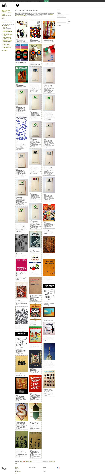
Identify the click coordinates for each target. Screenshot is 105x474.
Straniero (45, 336)
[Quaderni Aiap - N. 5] (21, 195)
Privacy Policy (18, 471)
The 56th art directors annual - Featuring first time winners (48, 390)
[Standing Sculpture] (21, 371)
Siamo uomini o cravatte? (21, 350)
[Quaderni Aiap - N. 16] (49, 138)
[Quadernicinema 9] (49, 221)
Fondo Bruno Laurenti (7, 35)
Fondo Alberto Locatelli (7, 37)
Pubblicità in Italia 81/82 (34, 63)
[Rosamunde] (49, 252)
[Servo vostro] (35, 320)
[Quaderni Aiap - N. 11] (35, 109)
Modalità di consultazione (6, 15)
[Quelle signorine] (35, 247)
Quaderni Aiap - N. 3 (34, 166)
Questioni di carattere (48, 231)
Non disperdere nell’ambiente (7, 12)
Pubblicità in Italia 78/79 (48, 40)
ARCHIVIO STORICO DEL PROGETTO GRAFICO (7, 23)
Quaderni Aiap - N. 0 (34, 84)
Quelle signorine (33, 250)
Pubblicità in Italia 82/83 (48, 63)
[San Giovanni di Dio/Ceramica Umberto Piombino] (35, 293)
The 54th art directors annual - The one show (20, 423)
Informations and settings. (37, 1)
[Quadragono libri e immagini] (21, 251)
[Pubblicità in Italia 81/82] (35, 60)
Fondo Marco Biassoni (7, 31)
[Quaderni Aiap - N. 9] (35, 219)
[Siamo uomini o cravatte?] (21, 347)
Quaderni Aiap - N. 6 (34, 194)
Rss (16, 473)
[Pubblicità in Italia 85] (21, 83)
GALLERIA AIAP (5, 50)
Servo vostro (32, 323)
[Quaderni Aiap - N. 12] (49, 110)
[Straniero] (49, 334)
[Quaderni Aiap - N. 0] (35, 82)
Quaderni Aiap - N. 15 (34, 139)
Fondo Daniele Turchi (7, 47)
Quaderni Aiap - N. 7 (48, 195)
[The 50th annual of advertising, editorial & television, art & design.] (21, 394)
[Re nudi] (35, 270)
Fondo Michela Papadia (7, 41)
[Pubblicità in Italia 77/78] (35, 38)
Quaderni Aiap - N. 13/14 (21, 142)
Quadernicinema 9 (47, 223)
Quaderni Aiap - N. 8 (20, 224)
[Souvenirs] (49, 316)
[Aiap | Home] (17, 7)
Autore (69, 18)
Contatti (3, 18)
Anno (68, 23)
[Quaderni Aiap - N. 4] (49, 165)
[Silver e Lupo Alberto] (35, 342)
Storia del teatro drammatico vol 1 (33, 370)
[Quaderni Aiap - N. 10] (21, 104)
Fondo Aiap (5, 27)
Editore (69, 21)
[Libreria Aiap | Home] (9, 5)
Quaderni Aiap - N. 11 (34, 112)
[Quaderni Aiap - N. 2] (21, 167)
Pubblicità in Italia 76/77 (21, 40)
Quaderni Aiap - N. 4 (48, 167)
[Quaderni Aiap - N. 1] (49, 83)
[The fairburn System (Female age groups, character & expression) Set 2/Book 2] (21, 447)
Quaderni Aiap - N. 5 (20, 197)
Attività (3, 17)
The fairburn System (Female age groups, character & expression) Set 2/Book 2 (21, 452)
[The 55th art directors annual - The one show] (35, 420)
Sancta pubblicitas (47, 277)
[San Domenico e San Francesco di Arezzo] (21, 298)
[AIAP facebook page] (57, 468)
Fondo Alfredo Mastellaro (7, 38)
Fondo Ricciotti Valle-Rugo (7, 45)
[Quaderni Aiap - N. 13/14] (21, 140)
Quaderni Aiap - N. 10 (20, 107)
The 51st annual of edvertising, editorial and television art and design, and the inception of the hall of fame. (35, 396)
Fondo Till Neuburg (6, 44)
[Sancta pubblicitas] (49, 275)
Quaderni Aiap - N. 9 (34, 221)
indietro (22, 463)
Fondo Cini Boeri (6, 32)
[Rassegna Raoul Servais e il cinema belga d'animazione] (21, 271)
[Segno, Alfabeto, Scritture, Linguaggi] (21, 323)
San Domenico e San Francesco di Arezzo (20, 302)
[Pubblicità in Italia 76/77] (21, 37)
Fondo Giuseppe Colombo (7, 34)
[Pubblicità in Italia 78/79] (49, 38)
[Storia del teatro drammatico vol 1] (35, 367)
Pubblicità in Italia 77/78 (34, 40)
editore (27, 18)
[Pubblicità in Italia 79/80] (21, 60)
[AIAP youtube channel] (59, 468)
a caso (30, 18)
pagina (16, 463)
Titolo (69, 19)
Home (16, 467)
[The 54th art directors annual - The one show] (21, 420)
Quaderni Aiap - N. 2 (20, 170)
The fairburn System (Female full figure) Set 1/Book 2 (34, 452)
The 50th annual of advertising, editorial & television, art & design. (21, 397)
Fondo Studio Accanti (7, 28)
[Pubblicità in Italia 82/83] (49, 61)
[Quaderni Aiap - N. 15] (35, 137)
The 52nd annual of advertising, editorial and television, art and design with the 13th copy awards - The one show (49, 363)
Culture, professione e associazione (6, 11)
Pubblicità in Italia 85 (20, 85)
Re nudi (31, 272)
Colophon (17, 468)
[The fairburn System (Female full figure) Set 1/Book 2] (35, 449)
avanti (26, 463)
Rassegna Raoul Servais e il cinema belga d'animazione (21, 274)
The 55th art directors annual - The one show (34, 423)
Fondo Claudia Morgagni (7, 40)
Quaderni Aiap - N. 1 (48, 85)
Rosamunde (46, 254)
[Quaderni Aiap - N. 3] (35, 164)
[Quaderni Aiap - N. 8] (21, 222)
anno (21, 18)
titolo (24, 18)
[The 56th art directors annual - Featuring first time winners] (49, 387)
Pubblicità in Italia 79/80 (21, 62)
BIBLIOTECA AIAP (5, 25)
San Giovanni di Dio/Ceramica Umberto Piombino (34, 297)
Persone (3, 14)
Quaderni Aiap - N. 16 (48, 140)
